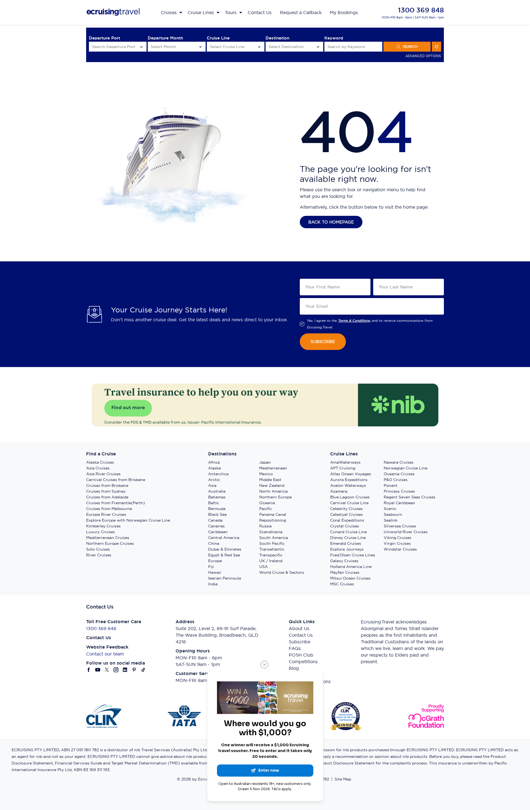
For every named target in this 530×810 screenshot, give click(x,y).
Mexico (266, 473)
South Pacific (272, 543)
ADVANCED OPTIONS (423, 56)
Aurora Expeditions (348, 479)
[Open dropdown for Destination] (318, 47)
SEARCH (410, 46)
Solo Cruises (98, 549)
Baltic (213, 502)
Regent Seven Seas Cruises (409, 497)
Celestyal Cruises (346, 514)
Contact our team (105, 654)
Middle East (270, 479)
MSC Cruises (342, 583)
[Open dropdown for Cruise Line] (259, 47)
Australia (217, 491)
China (213, 543)
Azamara (338, 491)
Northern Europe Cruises (110, 543)
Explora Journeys (347, 549)
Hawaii (214, 572)
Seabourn (393, 514)
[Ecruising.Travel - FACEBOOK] (88, 669)
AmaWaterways (345, 462)
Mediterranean (273, 468)
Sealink (391, 520)
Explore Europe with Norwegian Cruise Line (128, 520)
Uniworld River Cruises (406, 531)
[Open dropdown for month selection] (200, 47)
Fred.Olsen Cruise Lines (352, 555)
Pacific (265, 508)
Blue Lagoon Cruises (350, 497)
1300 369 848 (421, 10)
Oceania (267, 502)
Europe (215, 560)
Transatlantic (271, 549)
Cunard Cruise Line (348, 531)
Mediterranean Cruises (107, 537)
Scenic (390, 508)
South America (273, 537)
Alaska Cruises (100, 462)
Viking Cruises (397, 537)
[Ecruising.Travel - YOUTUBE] (97, 669)
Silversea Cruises (400, 526)
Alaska (214, 468)
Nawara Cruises (399, 462)
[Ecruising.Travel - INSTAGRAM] (116, 669)
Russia (265, 526)
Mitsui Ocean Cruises (350, 578)
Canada (215, 520)
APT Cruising (342, 468)
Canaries (216, 526)
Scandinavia (270, 531)
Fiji (211, 566)
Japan (265, 462)
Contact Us (301, 635)
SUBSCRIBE (323, 341)
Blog (294, 668)
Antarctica (218, 473)
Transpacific (270, 555)
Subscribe (299, 641)
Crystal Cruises (344, 526)
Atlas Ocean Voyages (350, 473)
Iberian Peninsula (224, 578)
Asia (212, 485)
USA (263, 566)
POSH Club (301, 655)
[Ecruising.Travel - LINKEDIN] (125, 669)
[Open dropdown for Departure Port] (141, 47)
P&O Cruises (395, 479)
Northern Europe (275, 497)
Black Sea (217, 514)
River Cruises (98, 555)
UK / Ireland (270, 560)
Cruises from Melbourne (109, 508)
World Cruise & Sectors (281, 572)
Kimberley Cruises (103, 526)
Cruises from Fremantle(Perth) (115, 502)
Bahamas (217, 497)
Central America (223, 537)
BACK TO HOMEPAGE (331, 222)
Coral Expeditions (347, 520)
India (213, 583)
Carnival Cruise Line (349, 502)
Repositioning (272, 520)
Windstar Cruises (400, 549)
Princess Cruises (399, 491)
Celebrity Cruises (346, 508)
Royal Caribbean (399, 502)
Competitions (303, 661)
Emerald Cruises (345, 543)
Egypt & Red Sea (224, 555)
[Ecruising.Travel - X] (107, 669)
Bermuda (217, 508)
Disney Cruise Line (348, 537)
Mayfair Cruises (344, 572)
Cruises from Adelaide (107, 497)
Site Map (343, 779)
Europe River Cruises (106, 514)
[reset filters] (436, 47)
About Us (299, 628)
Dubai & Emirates (224, 549)
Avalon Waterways (348, 485)
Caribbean (218, 531)
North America (273, 491)
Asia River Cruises (103, 473)
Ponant (391, 485)
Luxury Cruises (100, 531)
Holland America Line (351, 566)
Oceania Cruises (399, 473)
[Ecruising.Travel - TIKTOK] (143, 669)
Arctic (214, 479)
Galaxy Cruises (344, 560)
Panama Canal (272, 514)
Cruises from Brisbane (107, 485)
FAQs (295, 648)
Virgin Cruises (397, 543)
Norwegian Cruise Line (405, 468)
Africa (214, 462)
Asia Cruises (98, 468)
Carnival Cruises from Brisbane (115, 479)
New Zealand (271, 485)
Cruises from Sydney (106, 491)
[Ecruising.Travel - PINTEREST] (134, 669)
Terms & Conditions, (354, 320)
